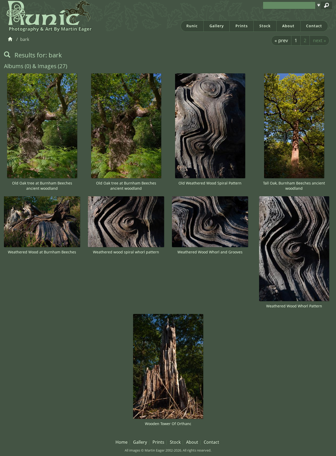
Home (122, 442)
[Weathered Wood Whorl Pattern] (294, 248)
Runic (192, 25)
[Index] (11, 39)
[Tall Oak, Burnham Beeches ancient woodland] (294, 125)
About (288, 25)
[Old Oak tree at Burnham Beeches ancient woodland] (42, 125)
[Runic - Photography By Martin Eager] (47, 12)
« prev (281, 40)
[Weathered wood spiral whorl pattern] (126, 221)
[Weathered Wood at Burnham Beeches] (42, 221)
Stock (265, 25)
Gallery (216, 25)
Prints (241, 25)
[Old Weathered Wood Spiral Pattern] (210, 125)
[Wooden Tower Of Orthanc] (168, 366)
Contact (314, 25)
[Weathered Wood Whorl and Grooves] (210, 221)
